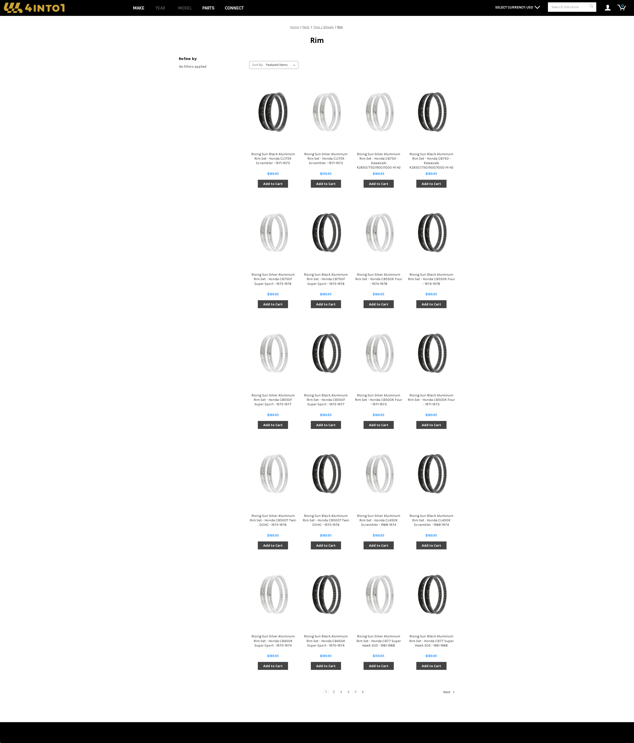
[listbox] (281, 65)
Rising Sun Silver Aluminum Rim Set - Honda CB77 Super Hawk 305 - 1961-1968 (378, 640)
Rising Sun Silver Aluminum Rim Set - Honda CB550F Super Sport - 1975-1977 (273, 399)
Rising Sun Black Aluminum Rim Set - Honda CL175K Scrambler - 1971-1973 (273, 158)
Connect (234, 8)
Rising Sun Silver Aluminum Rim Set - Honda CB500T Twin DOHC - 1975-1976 (273, 520)
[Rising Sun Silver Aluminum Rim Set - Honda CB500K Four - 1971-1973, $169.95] (379, 353)
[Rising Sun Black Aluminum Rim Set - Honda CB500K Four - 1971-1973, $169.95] (431, 353)
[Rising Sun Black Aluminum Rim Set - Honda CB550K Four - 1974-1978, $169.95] (431, 232)
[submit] (591, 7)
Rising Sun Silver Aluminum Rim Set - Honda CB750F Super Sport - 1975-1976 (273, 279)
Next (447, 692)
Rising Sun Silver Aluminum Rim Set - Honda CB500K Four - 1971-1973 (378, 399)
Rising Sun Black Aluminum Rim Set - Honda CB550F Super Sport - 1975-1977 (326, 399)
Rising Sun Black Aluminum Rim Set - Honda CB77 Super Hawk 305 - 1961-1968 (431, 640)
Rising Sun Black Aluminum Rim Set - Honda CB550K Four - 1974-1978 (431, 279)
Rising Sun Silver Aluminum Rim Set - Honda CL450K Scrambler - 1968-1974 (378, 520)
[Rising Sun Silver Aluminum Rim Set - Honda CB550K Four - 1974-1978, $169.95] (379, 232)
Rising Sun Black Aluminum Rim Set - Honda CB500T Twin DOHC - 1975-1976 (326, 520)
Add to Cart (273, 183)
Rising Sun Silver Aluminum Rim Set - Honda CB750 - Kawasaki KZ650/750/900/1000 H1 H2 (379, 161)
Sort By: (257, 65)
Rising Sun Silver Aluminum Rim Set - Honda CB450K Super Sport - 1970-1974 (273, 640)
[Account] (605, 8)
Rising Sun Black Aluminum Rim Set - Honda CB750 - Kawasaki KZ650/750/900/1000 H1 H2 (431, 161)
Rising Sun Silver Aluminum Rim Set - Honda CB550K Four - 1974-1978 (378, 279)
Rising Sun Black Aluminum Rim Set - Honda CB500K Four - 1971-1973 (431, 399)
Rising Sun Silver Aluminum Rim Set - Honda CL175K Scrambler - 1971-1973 (325, 158)
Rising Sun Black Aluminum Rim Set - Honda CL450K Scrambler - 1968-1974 (431, 520)
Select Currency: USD (514, 7)
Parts (208, 8)
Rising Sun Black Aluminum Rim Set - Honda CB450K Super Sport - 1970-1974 (326, 640)
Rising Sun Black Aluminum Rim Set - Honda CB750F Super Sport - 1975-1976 (326, 279)
